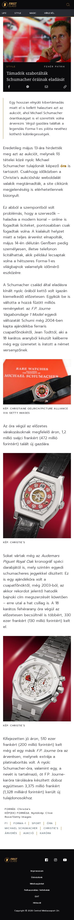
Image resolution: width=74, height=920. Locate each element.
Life (4, 13)
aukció (29, 833)
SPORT (37, 823)
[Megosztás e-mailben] (46, 87)
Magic (33, 13)
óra (63, 166)
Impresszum (37, 870)
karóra (45, 833)
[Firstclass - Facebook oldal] (46, 860)
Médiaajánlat (37, 883)
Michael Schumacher (22, 828)
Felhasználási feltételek (37, 890)
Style (18, 13)
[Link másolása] (64, 87)
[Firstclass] (9, 4)
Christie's (51, 828)
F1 (7, 823)
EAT (37, 896)
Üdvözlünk (37, 877)
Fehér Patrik (54, 66)
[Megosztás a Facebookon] (9, 87)
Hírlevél (49, 13)
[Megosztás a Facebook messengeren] (27, 87)
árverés (11, 833)
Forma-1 (20, 823)
